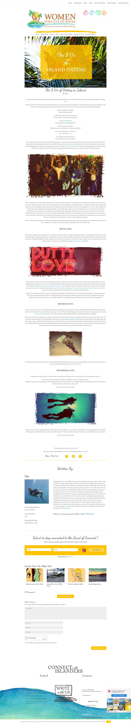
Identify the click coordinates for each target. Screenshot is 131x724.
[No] (129, 721)
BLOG (90, 3)
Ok (108, 721)
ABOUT (85, 3)
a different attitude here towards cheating (47, 286)
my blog (50, 99)
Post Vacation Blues (31, 696)
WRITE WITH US (111, 3)
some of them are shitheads (80, 241)
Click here (94, 705)
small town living (74, 319)
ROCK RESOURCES (123, 3)
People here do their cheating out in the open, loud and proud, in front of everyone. (77, 288)
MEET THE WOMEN (99, 3)
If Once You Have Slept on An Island (36, 698)
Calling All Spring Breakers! (34, 693)
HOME (70, 3)
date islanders (67, 120)
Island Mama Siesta (95, 584)
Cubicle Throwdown (65, 508)
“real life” (64, 142)
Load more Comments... (65, 596)
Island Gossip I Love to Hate (34, 584)
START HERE (77, 3)
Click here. (90, 514)
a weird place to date (73, 146)
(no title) (28, 690)
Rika (66, 93)
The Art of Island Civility (75, 584)
